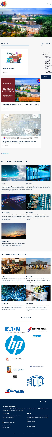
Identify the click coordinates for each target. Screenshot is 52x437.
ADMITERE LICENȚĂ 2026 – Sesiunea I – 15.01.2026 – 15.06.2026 (21, 105)
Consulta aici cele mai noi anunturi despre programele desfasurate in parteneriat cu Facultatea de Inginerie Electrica (38, 417)
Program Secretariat (8, 68)
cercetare (29, 304)
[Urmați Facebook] (40, 402)
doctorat (4, 304)
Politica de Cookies (31, 421)
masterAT (29, 277)
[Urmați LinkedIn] (43, 402)
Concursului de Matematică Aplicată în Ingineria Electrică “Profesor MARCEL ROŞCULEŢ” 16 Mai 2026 (19, 142)
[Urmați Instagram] (46, 402)
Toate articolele (5, 153)
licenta (3, 276)
